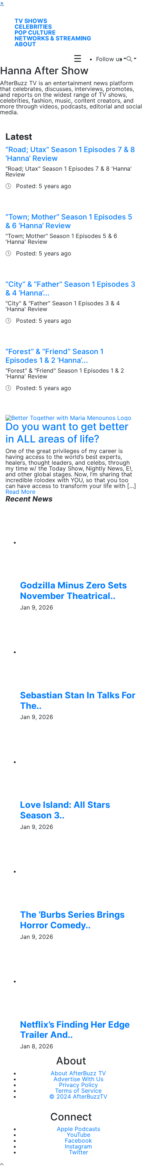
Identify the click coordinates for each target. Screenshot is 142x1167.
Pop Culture (35, 32)
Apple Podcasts (78, 1128)
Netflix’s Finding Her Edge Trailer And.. (75, 1029)
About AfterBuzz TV (78, 1073)
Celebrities (33, 26)
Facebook (78, 1140)
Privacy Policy (78, 1084)
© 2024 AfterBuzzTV (78, 1096)
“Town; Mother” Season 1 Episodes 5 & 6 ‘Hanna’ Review (68, 221)
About (25, 44)
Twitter (78, 1152)
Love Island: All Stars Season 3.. (65, 810)
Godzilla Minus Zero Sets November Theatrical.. (73, 590)
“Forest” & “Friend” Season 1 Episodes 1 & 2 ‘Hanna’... (54, 356)
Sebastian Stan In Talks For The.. (77, 700)
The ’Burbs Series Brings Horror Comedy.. (72, 919)
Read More (20, 491)
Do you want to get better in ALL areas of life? (67, 432)
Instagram (78, 1146)
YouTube (78, 1134)
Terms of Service (78, 1090)
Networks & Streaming (53, 38)
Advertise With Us (78, 1079)
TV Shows (31, 20)
